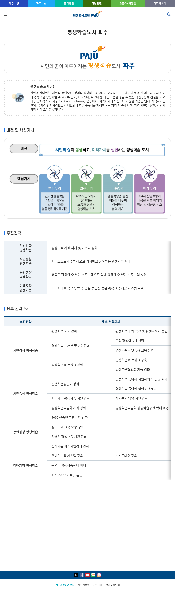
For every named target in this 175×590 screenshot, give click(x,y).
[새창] (76, 575)
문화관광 (69, 3)
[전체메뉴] (5, 14)
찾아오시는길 (113, 585)
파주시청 (14, 3)
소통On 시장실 (127, 3)
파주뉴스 (41, 3)
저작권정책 (83, 585)
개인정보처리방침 (64, 585)
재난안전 (97, 3)
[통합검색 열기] (169, 14)
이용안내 (97, 585)
